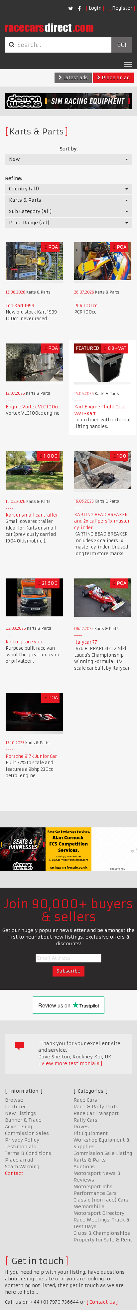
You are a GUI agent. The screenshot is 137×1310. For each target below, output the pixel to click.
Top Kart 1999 (20, 306)
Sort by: (68, 149)
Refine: (13, 178)
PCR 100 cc (85, 306)
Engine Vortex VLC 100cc (33, 407)
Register (122, 8)
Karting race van (24, 642)
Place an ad (115, 78)
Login (95, 8)
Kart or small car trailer (32, 515)
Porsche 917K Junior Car (31, 756)
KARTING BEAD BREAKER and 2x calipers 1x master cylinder (102, 521)
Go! (121, 45)
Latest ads (75, 78)
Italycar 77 (85, 642)
